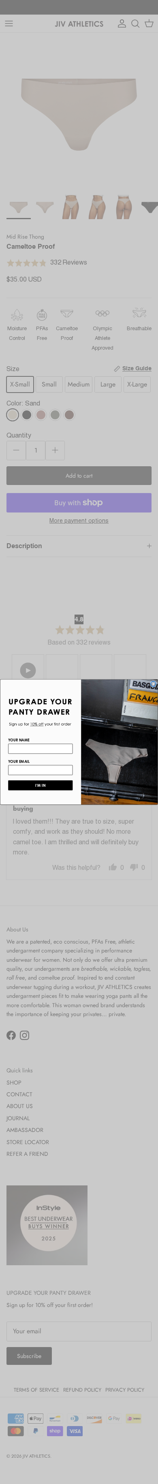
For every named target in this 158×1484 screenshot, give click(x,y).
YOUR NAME (19, 740)
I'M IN (40, 785)
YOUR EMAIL (19, 761)
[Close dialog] (153, 684)
